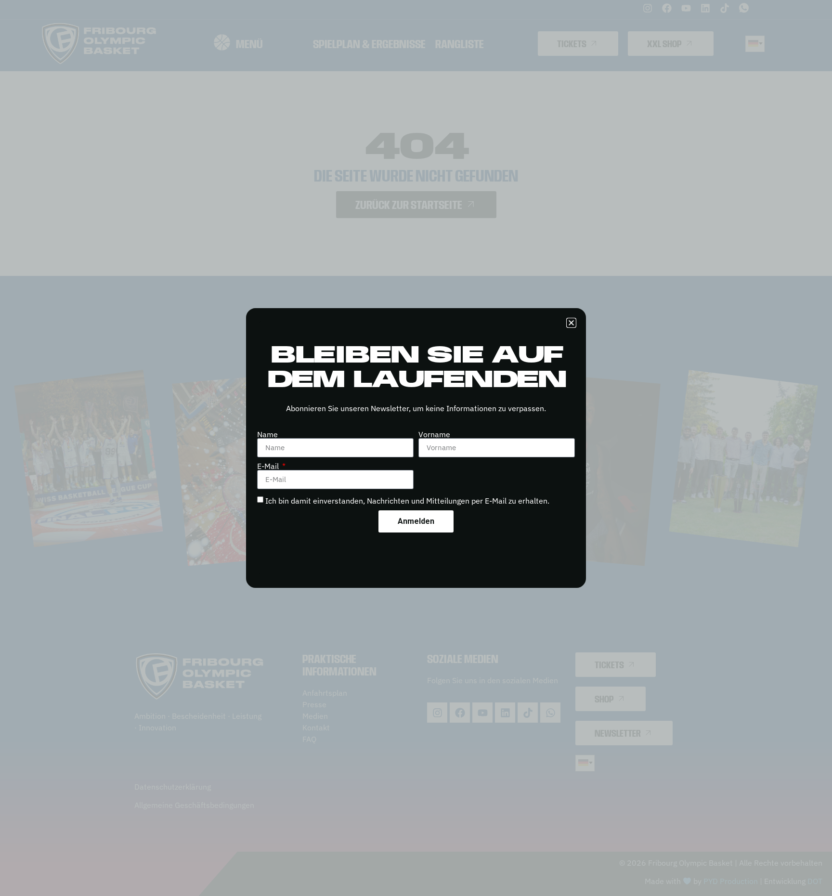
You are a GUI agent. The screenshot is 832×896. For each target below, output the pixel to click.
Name (267, 434)
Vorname (434, 434)
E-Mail (269, 466)
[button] (571, 322)
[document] (416, 448)
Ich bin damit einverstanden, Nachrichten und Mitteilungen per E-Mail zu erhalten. (407, 501)
